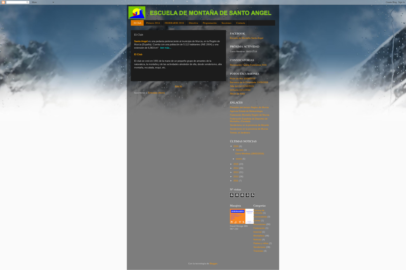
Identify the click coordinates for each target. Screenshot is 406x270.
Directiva (193, 22)
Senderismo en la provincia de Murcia (249, 129)
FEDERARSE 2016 (174, 22)
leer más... (165, 48)
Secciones (226, 22)
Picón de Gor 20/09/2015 (242, 78)
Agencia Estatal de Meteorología (246, 111)
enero (239, 159)
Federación (259, 228)
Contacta (240, 22)
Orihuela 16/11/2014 (240, 90)
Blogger (213, 263)
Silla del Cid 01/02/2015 (242, 86)
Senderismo (259, 247)
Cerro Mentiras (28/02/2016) (249, 153)
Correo (256, 220)
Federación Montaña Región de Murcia (249, 115)
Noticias (257, 239)
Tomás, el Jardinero (240, 133)
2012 (236, 176)
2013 (236, 172)
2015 (236, 164)
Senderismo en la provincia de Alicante (249, 125)
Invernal (257, 232)
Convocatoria (260, 217)
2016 (236, 146)
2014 (236, 168)
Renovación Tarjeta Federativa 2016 (248, 65)
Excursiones (259, 224)
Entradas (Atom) (156, 93)
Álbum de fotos (237, 94)
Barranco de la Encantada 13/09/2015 (249, 82)
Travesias (258, 251)
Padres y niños (260, 243)
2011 (236, 180)
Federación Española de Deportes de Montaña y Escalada (249, 120)
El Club (137, 22)
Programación (210, 22)
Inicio (178, 86)
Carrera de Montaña (258, 211)
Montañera (258, 236)
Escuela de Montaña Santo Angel (246, 38)
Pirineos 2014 (153, 22)
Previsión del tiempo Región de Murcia (249, 107)
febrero (240, 150)
